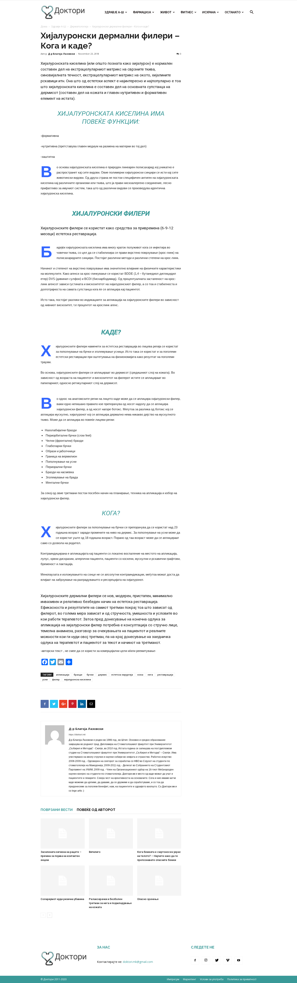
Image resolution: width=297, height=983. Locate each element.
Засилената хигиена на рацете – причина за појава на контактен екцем (61, 855)
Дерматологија (79, 26)
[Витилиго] (111, 833)
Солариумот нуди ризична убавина (62, 899)
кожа (140, 674)
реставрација (165, 674)
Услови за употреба (211, 979)
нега (150, 674)
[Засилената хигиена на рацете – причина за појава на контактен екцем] (63, 833)
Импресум (173, 979)
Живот (166, 12)
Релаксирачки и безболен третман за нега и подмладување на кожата (110, 903)
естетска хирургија (122, 674)
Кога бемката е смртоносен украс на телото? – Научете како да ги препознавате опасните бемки (159, 855)
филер (56, 679)
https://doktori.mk (77, 734)
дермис (102, 674)
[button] (251, 13)
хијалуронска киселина (77, 679)
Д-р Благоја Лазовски (61, 53)
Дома (44, 26)
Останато (232, 12)
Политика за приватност (241, 979)
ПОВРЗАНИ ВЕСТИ (57, 810)
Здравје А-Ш (114, 12)
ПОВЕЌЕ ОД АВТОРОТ (96, 810)
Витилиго (94, 851)
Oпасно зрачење (148, 899)
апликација (62, 674)
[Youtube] (239, 960)
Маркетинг (189, 979)
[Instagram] (206, 960)
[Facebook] (195, 960)
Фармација (142, 12)
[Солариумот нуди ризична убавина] (63, 881)
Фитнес (187, 12)
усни (45, 679)
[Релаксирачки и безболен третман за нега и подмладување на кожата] (111, 881)
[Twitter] (217, 960)
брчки (90, 674)
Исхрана (209, 12)
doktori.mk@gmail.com (138, 962)
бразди (78, 674)
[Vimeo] (228, 960)
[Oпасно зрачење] (159, 881)
